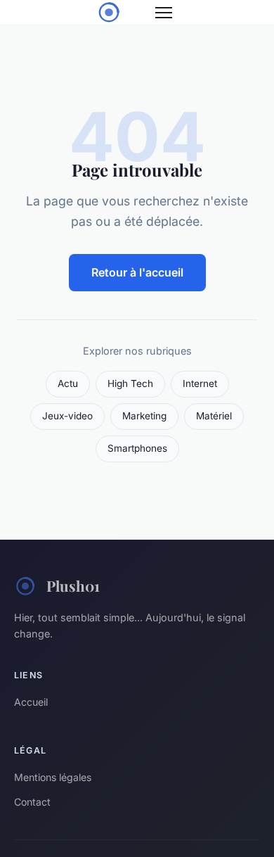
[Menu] (164, 12)
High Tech (130, 383)
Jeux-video (67, 415)
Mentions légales (52, 777)
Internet (200, 383)
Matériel (214, 415)
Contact (32, 802)
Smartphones (137, 448)
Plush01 (73, 585)
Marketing (144, 415)
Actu (68, 383)
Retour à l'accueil (137, 272)
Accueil (31, 702)
